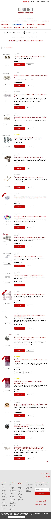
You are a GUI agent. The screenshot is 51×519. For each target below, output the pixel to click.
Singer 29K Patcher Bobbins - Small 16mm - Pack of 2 (29, 56)
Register (43, 1)
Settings (4, 517)
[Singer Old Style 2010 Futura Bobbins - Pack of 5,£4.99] (7, 256)
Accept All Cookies (19, 517)
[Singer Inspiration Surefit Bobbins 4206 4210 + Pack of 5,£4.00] (7, 237)
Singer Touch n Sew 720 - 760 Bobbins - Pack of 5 (28, 275)
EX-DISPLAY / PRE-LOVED (6, 27)
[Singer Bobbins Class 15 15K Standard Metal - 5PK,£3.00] (7, 158)
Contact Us (3, 490)
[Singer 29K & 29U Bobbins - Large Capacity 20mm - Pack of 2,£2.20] (7, 76)
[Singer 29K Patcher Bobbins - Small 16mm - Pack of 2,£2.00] (7, 57)
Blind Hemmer (45, 21)
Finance (3, 500)
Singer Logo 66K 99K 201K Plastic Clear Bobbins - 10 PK (30, 197)
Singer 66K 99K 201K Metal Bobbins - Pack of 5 (27, 138)
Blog (2, 509)
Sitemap (3, 511)
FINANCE (24, 27)
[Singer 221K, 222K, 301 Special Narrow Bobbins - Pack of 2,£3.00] (7, 117)
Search (32, 1)
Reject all (11, 517)
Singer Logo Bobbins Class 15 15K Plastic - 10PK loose (29, 294)
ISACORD (20, 494)
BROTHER (20, 485)
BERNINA (20, 491)
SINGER (19, 490)
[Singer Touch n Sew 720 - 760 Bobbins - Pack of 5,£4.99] (7, 276)
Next (47, 461)
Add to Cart (19, 64)
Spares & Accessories (18, 24)
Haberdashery (30, 24)
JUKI (19, 496)
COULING (20, 488)
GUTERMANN (21, 499)
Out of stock (18, 372)
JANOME (20, 487)
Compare (29, 64)
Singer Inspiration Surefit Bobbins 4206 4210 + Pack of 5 (30, 237)
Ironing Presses (5, 24)
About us (3, 488)
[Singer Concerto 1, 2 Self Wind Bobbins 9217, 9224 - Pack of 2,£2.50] (7, 94)
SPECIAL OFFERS (33, 27)
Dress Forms (17, 27)
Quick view (7, 64)
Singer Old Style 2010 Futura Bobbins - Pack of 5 (28, 256)
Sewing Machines (5, 21)
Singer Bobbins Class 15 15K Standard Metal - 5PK (28, 157)
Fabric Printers (34, 21)
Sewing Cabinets (41, 24)
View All (20, 500)
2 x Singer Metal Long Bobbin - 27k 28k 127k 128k (28, 177)
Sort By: (3, 47)
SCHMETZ (20, 497)
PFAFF (19, 493)
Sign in (37, 1)
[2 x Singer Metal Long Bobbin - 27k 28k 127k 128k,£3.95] (7, 179)
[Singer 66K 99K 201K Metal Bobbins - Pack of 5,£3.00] (7, 139)
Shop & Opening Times (3, 486)
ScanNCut (25, 21)
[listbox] (10, 48)
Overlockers (16, 21)
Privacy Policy (4, 505)
